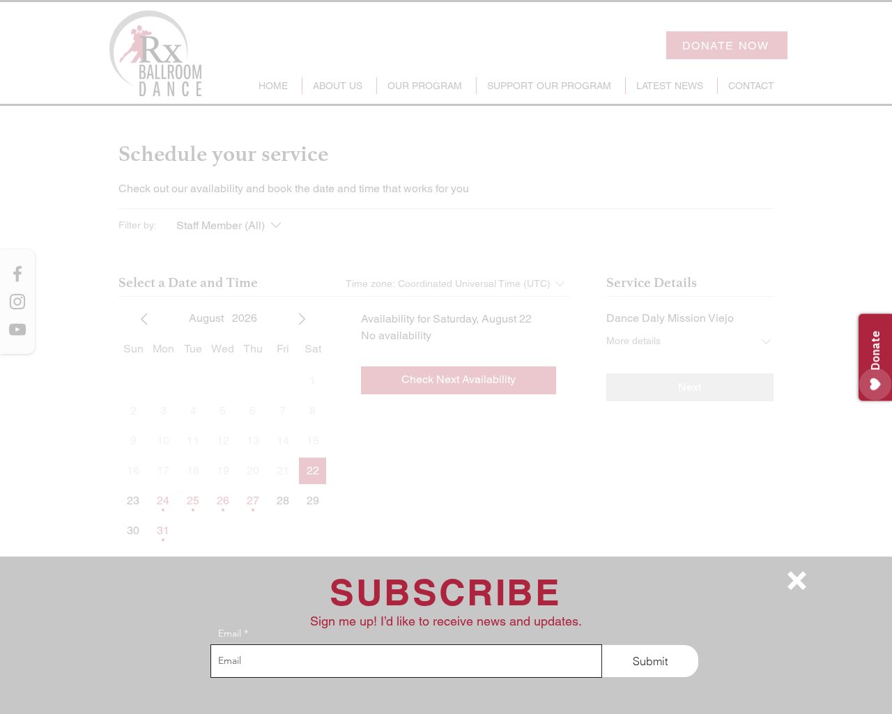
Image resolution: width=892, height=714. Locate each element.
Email (229, 633)
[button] (796, 581)
